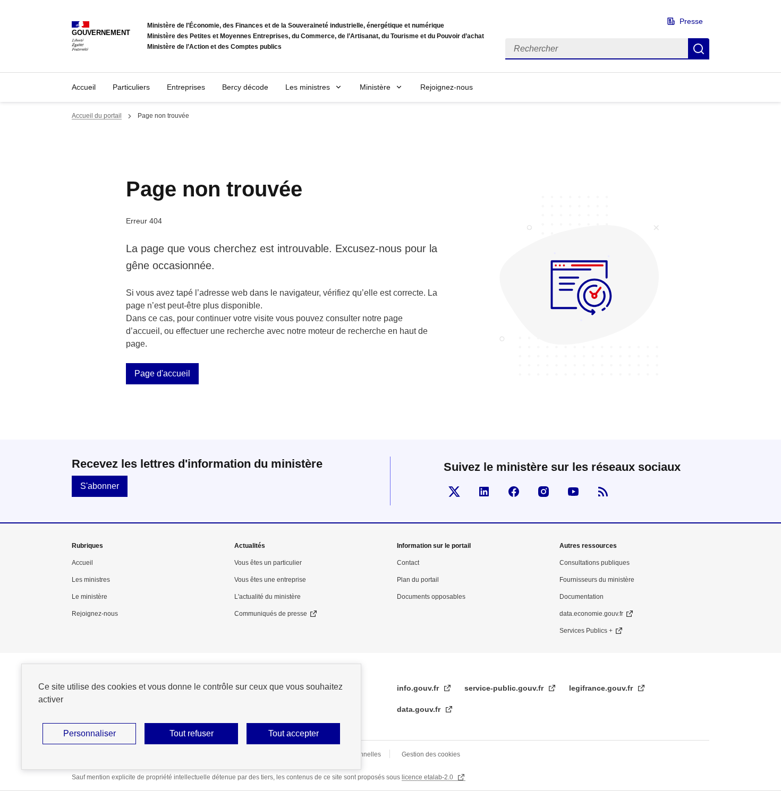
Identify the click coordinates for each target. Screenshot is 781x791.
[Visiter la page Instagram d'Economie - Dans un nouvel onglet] (543, 491)
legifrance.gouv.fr (602, 688)
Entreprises (186, 87)
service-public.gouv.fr (505, 688)
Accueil (84, 87)
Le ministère (89, 596)
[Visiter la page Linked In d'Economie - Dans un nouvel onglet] (484, 491)
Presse (691, 21)
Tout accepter (293, 733)
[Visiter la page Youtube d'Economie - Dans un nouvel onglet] (573, 491)
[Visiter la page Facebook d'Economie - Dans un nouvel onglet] (513, 491)
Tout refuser (191, 733)
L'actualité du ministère (267, 596)
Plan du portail (418, 579)
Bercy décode (245, 87)
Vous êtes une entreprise (270, 579)
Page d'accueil (162, 373)
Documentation (581, 596)
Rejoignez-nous (446, 87)
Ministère (375, 87)
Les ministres (307, 87)
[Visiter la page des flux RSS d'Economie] (603, 491)
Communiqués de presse (270, 613)
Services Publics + (586, 630)
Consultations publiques (594, 562)
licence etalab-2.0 (428, 777)
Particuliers (131, 87)
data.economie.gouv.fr (591, 613)
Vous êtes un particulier (268, 562)
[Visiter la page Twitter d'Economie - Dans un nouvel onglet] (454, 491)
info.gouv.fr (419, 688)
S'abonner (99, 486)
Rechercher (698, 48)
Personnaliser (89, 733)
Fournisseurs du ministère (596, 579)
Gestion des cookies (431, 754)
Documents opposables (431, 596)
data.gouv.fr (420, 709)
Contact (408, 562)
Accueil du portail (97, 115)
